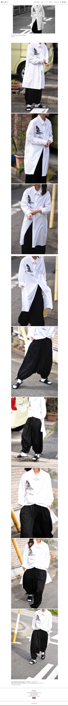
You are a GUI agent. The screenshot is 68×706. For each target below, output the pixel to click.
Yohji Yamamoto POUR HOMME (15, 684)
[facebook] (60, 2)
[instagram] (64, 2)
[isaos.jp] (6, 3)
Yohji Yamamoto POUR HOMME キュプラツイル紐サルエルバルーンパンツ (27, 683)
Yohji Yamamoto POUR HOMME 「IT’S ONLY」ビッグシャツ (24, 681)
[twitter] (62, 2)
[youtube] (66, 2)
